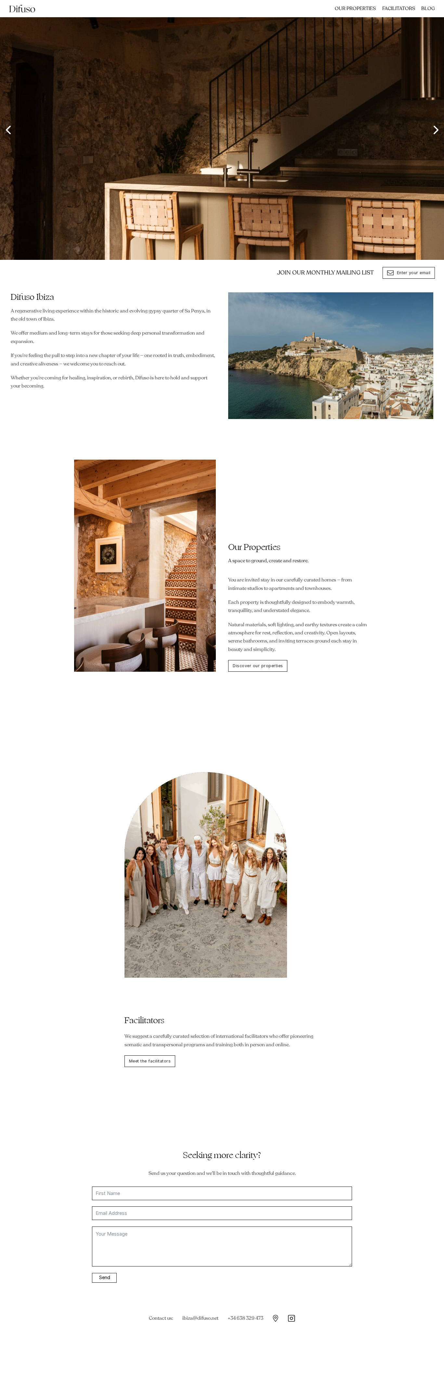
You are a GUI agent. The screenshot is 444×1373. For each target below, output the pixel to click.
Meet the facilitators (150, 1061)
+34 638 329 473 (245, 1318)
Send (104, 1277)
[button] (8, 130)
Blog (428, 9)
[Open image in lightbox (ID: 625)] (222, 130)
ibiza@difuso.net (200, 1318)
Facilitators (398, 9)
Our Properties (355, 9)
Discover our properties (258, 665)
